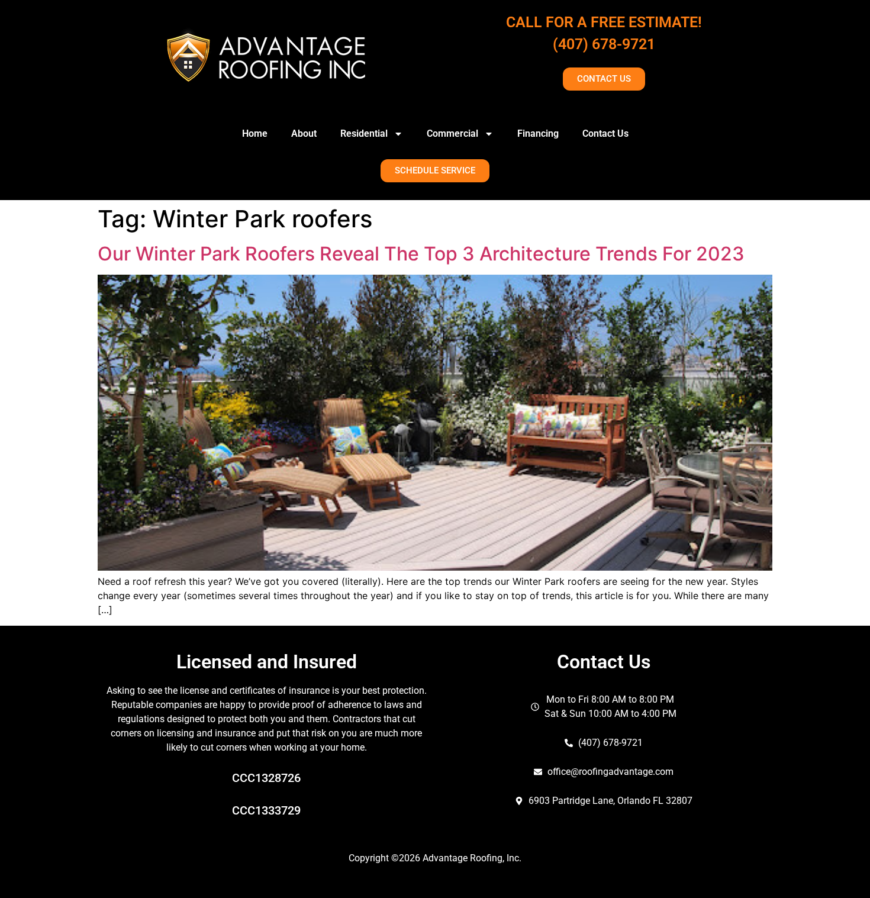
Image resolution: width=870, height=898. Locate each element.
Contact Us (605, 133)
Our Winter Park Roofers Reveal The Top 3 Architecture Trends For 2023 (421, 253)
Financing (538, 133)
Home (255, 133)
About (304, 133)
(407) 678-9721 (604, 44)
